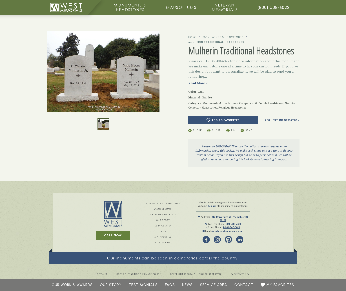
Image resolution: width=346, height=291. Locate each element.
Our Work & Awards (72, 285)
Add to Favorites (226, 120)
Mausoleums (181, 7)
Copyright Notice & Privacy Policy (138, 274)
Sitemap (102, 274)
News (187, 285)
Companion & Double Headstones (261, 103)
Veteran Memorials (225, 7)
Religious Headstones (232, 107)
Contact (244, 285)
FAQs (163, 231)
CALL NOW (113, 235)
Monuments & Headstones (130, 7)
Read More (196, 83)
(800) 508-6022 (273, 7)
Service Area (163, 226)
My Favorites (163, 237)
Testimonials (143, 285)
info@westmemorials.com (227, 231)
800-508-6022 (225, 146)
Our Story (163, 220)
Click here (212, 206)
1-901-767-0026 (231, 227)
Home (192, 37)
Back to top (239, 274)
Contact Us (163, 242)
